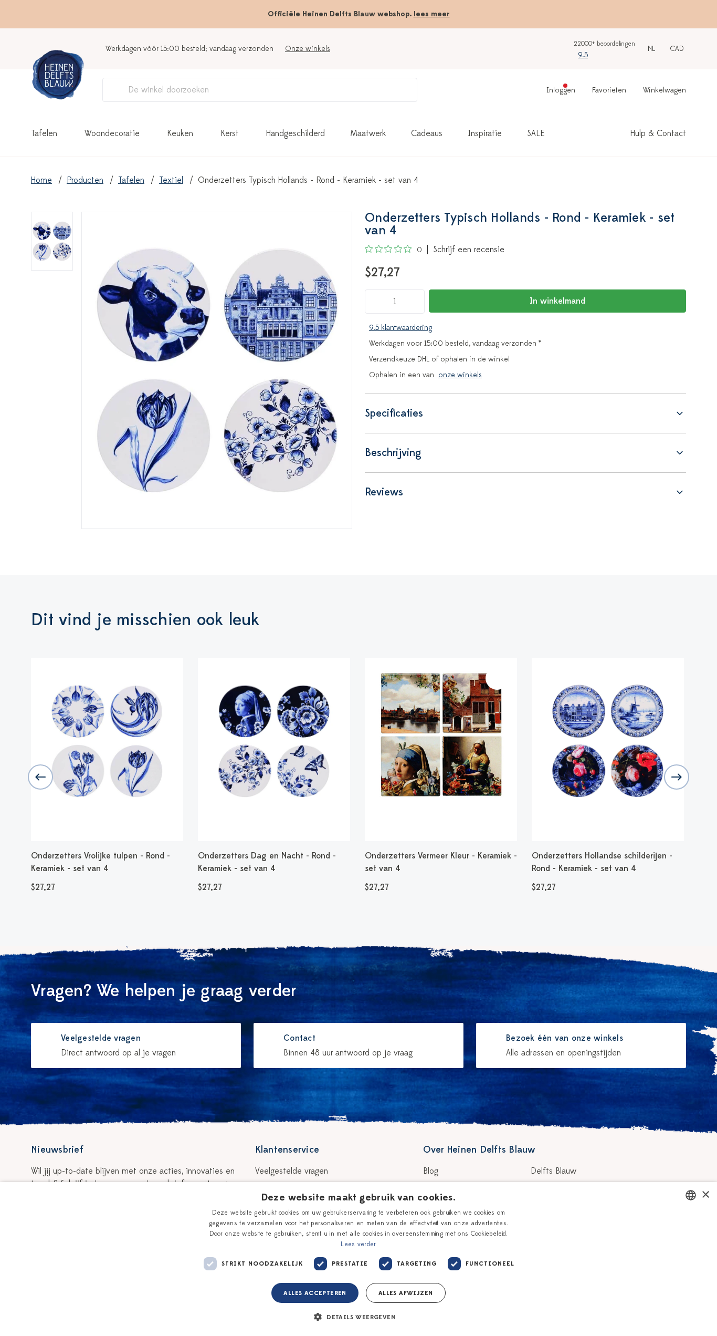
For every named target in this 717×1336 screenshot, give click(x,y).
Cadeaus (426, 133)
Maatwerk (368, 133)
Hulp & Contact (658, 133)
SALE (536, 133)
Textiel (171, 180)
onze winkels (460, 374)
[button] (358, 1317)
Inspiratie (485, 133)
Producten (85, 180)
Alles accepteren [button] (314, 1293)
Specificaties (394, 413)
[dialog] (358, 1259)
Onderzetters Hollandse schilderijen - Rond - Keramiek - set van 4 (602, 862)
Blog (430, 1171)
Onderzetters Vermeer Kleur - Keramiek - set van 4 (441, 862)
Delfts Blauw (553, 1171)
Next (676, 777)
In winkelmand (557, 301)
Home (41, 180)
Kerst (229, 133)
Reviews (384, 492)
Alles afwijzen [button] (405, 1293)
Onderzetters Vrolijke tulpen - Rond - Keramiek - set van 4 (100, 862)
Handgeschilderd (295, 133)
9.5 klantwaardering (400, 327)
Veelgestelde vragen (291, 1171)
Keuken (180, 133)
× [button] (705, 1195)
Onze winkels (307, 48)
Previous (40, 777)
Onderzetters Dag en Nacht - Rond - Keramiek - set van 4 (267, 862)
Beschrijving (393, 452)
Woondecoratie (112, 133)
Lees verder (358, 1244)
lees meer (432, 13)
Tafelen (44, 133)
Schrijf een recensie (468, 249)
